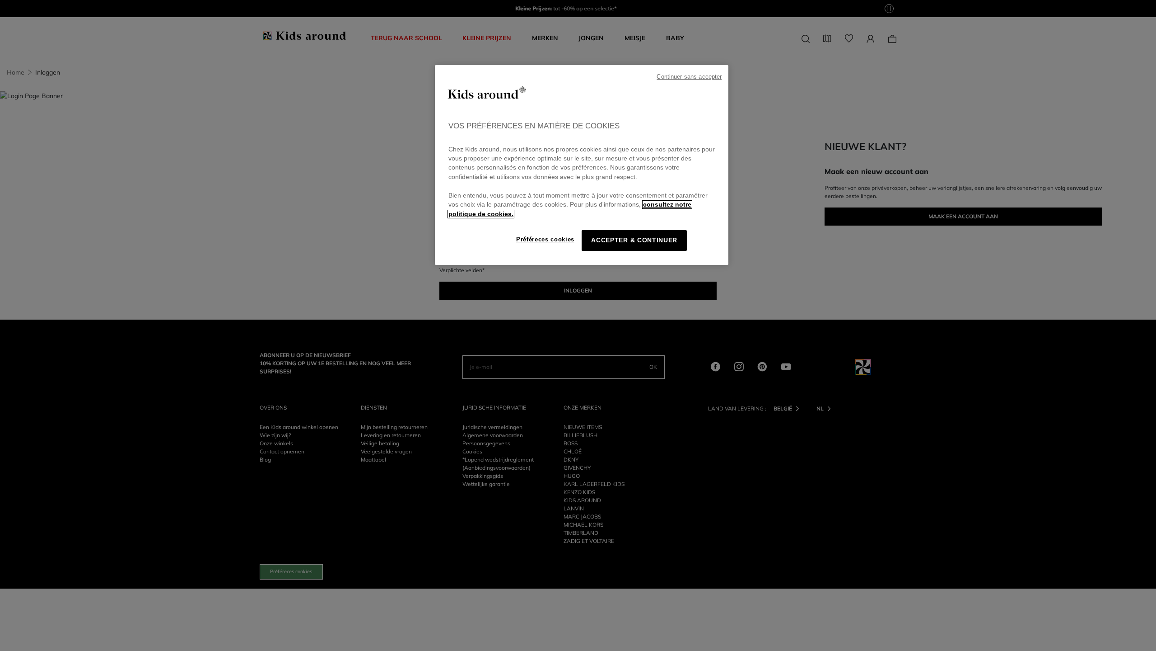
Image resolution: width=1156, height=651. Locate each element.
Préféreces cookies (545, 239)
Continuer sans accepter (689, 77)
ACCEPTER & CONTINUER (634, 240)
